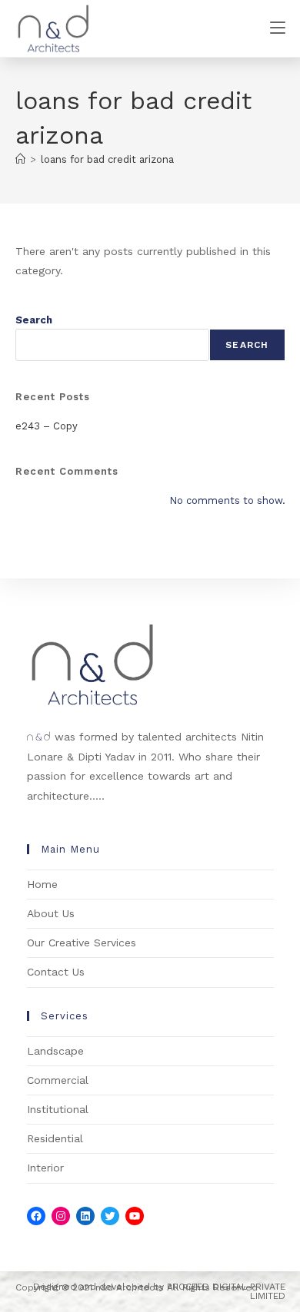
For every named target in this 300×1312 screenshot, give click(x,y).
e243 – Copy (46, 426)
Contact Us (56, 972)
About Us (51, 913)
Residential (55, 1138)
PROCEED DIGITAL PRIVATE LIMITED (226, 1291)
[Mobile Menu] (277, 28)
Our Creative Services (81, 942)
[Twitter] (110, 1216)
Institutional (57, 1109)
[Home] (20, 159)
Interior (45, 1167)
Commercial (57, 1080)
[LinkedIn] (85, 1216)
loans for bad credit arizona (107, 159)
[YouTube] (134, 1216)
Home (42, 884)
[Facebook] (36, 1216)
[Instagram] (61, 1216)
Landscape (55, 1051)
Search (33, 320)
